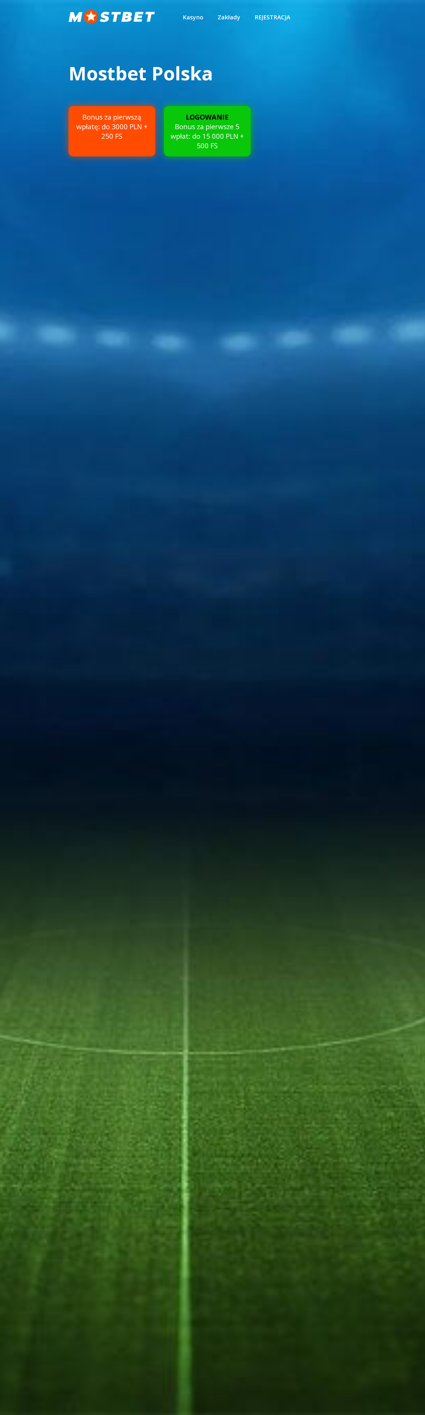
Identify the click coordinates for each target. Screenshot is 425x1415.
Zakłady (229, 17)
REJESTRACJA (272, 17)
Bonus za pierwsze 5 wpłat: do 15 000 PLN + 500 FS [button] (207, 131)
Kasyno (193, 17)
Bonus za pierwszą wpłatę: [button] (111, 126)
